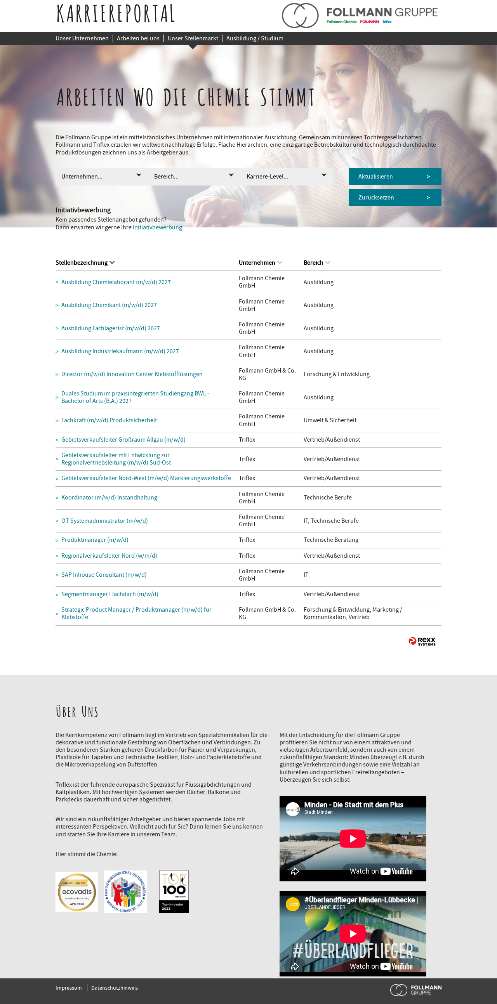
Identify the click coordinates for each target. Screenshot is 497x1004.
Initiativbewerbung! (158, 227)
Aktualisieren (375, 176)
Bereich (313, 263)
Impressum (69, 987)
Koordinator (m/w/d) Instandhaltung (109, 497)
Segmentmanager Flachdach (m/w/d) (109, 594)
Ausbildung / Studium (254, 38)
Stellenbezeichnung (82, 263)
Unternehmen (257, 263)
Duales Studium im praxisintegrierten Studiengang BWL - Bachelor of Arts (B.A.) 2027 (135, 397)
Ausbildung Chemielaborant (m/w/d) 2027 (116, 282)
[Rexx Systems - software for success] (422, 641)
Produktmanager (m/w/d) (95, 540)
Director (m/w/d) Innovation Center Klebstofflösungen (132, 374)
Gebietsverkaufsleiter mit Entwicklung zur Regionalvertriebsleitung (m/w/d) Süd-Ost (116, 459)
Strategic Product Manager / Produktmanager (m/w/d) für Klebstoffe (136, 613)
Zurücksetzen (376, 197)
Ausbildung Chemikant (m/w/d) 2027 (109, 305)
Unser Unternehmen (82, 38)
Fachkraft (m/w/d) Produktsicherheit (109, 420)
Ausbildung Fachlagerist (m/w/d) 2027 (110, 328)
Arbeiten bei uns (138, 38)
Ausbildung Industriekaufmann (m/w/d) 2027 (120, 351)
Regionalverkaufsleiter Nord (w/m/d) (109, 556)
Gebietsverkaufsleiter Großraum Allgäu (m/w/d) (123, 440)
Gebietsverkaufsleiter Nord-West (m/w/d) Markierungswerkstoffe (146, 478)
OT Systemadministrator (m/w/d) (104, 521)
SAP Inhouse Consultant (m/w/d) (104, 575)
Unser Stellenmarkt (193, 38)
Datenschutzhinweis (114, 987)
